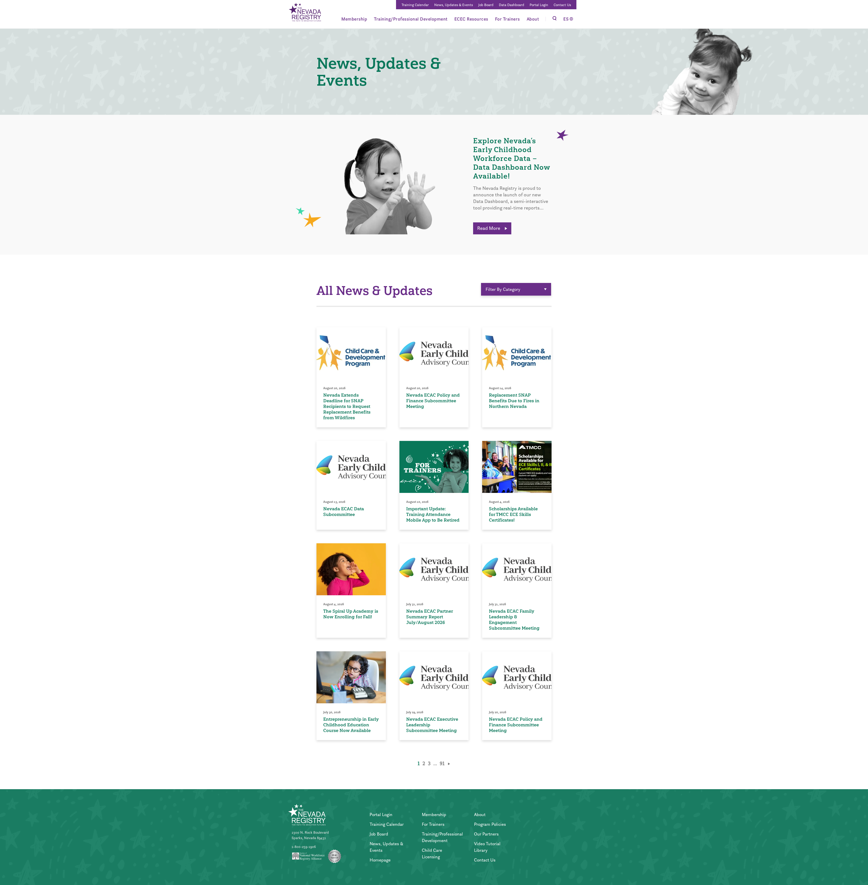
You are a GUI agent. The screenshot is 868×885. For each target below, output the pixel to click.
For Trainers (507, 19)
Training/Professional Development (411, 19)
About (533, 19)
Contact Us (562, 4)
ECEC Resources (471, 19)
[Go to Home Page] (304, 13)
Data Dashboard (511, 4)
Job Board (485, 4)
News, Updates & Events (453, 4)
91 (442, 763)
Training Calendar (415, 4)
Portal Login (539, 4)
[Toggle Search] (554, 18)
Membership (354, 19)
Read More (489, 228)
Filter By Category (503, 289)
